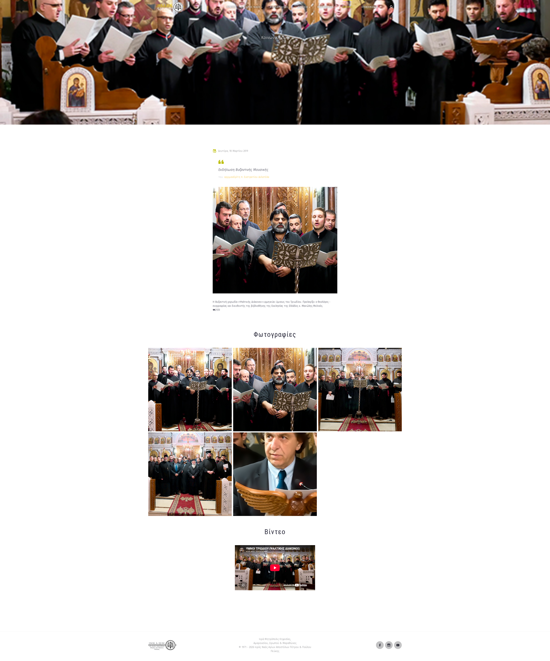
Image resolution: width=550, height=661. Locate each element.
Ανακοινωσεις (279, 6)
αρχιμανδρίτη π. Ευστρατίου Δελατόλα (246, 177)
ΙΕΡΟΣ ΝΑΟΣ (252, 6)
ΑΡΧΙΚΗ (231, 6)
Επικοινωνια (370, 6)
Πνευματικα (325, 6)
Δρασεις (302, 6)
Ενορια (347, 6)
